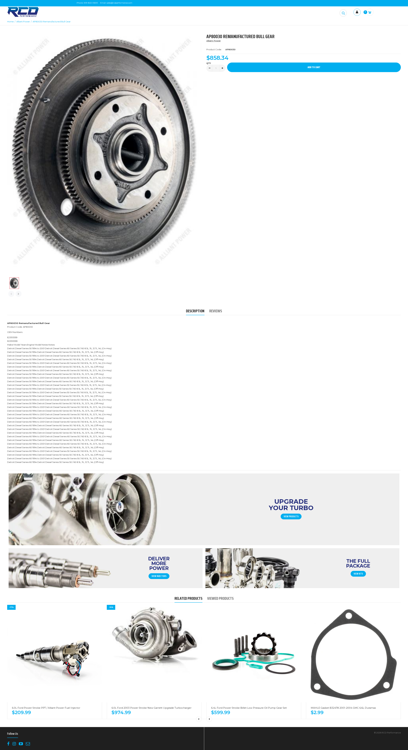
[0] (369, 12)
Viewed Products (220, 598)
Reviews (215, 311)
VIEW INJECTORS (159, 576)
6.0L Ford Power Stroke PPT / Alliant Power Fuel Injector (46, 707)
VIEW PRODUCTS (291, 516)
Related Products (188, 598)
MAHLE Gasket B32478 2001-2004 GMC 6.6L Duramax (343, 707)
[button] (343, 13)
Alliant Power (213, 40)
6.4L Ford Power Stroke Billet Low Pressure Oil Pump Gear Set (249, 707)
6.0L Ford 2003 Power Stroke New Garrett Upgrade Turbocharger (151, 707)
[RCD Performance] (23, 16)
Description (195, 311)
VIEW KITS (358, 574)
